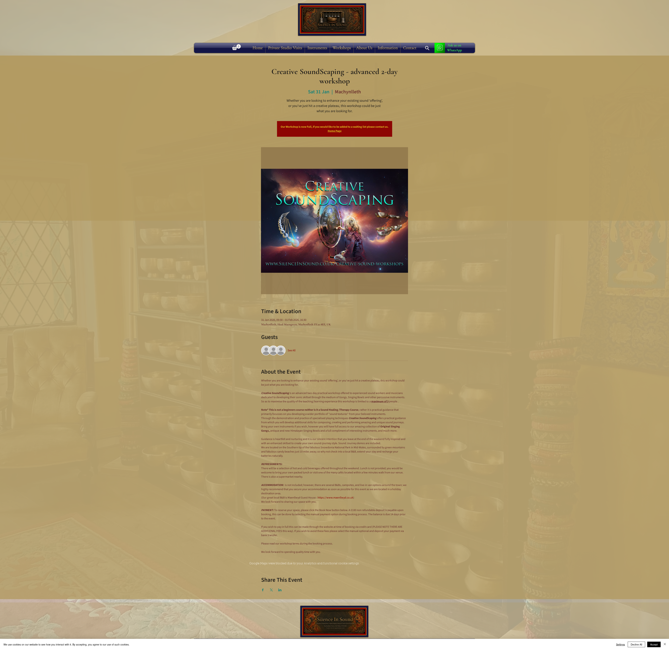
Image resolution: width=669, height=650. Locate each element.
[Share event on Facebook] (262, 590)
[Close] (665, 644)
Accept (654, 644)
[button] (317, 48)
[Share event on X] (271, 590)
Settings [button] (620, 644)
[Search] (427, 48)
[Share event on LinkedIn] (280, 590)
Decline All (636, 644)
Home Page (334, 131)
